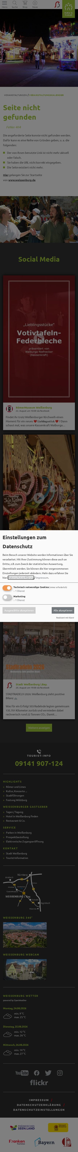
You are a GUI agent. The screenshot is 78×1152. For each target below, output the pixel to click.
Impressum (42, 577)
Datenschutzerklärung (21, 577)
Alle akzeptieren (63, 610)
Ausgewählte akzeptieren (19, 610)
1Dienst (19, 591)
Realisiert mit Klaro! (65, 617)
